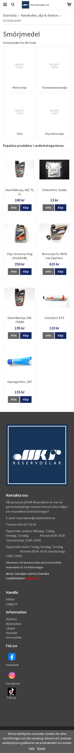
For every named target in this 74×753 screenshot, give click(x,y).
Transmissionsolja (54, 87)
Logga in (12, 604)
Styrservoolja (54, 134)
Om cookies (14, 637)
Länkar (10, 628)
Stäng (41, 748)
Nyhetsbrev (14, 624)
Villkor (10, 599)
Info (14, 207)
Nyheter (11, 619)
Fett (20, 134)
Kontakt (11, 633)
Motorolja (20, 87)
